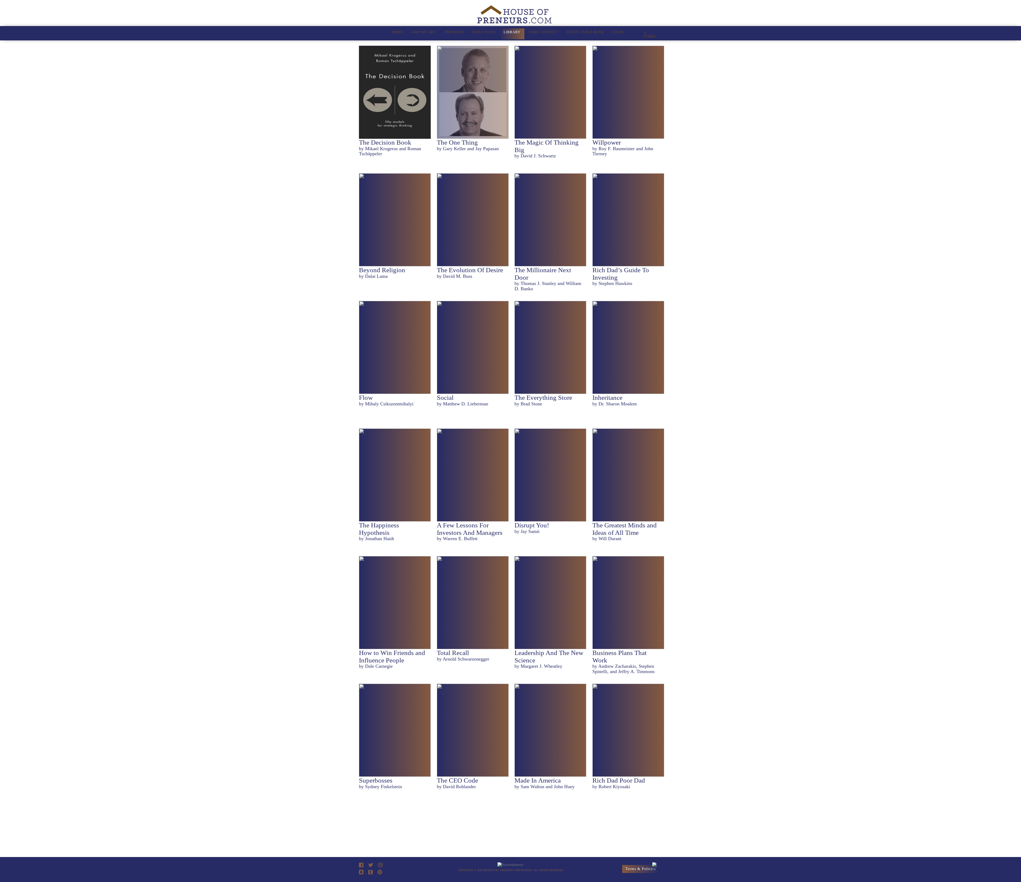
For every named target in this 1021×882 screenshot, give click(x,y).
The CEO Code (457, 780)
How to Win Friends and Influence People (392, 656)
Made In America (537, 780)
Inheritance (607, 397)
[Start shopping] (637, 33)
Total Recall (453, 652)
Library (512, 32)
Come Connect (543, 32)
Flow (366, 397)
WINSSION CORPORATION (516, 870)
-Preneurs (454, 32)
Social (445, 397)
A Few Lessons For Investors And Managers (470, 529)
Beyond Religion (382, 270)
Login (618, 32)
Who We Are (423, 32)
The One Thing (457, 142)
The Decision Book (385, 142)
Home (397, 32)
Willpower (606, 142)
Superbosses (375, 780)
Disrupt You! (531, 525)
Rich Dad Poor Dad (618, 780)
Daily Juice (484, 32)
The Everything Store (543, 397)
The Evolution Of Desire (470, 270)
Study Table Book (585, 32)
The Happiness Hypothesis (379, 529)
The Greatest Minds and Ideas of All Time (624, 529)
